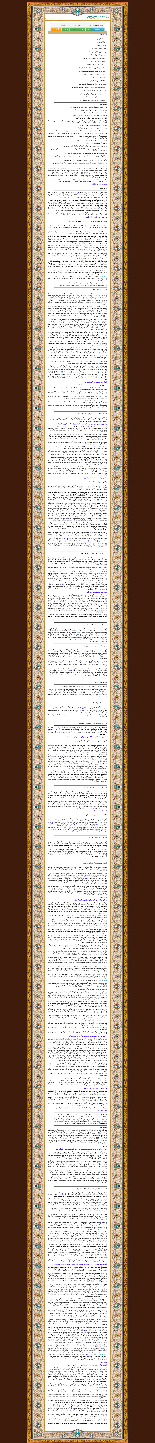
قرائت (55, 29)
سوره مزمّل (76, 25)
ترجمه (74, 29)
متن (88, 29)
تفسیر (66, 29)
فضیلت (82, 29)
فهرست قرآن (87, 25)
